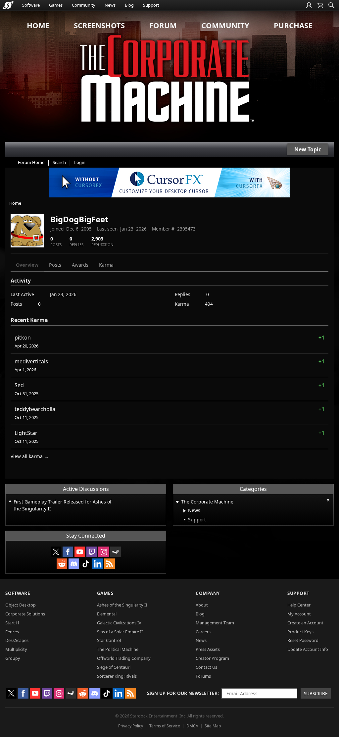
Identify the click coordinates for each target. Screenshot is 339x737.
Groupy (12, 658)
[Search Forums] (331, 5)
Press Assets (208, 649)
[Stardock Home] (8, 5)
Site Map (213, 726)
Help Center (299, 605)
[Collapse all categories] (328, 500)
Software (31, 5)
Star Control (109, 640)
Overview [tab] (27, 265)
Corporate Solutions (25, 614)
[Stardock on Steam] (115, 552)
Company (208, 593)
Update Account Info (307, 649)
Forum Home (31, 162)
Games (56, 5)
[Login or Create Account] (309, 5)
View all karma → (30, 456)
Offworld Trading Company (124, 658)
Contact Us (206, 667)
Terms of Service (164, 726)
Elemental (107, 614)
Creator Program (212, 658)
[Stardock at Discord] (74, 564)
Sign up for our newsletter (182, 693)
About (202, 605)
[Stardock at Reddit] (62, 564)
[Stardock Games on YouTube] (80, 552)
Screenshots (99, 25)
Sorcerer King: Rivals (117, 676)
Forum (163, 25)
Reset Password (302, 640)
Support (151, 5)
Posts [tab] (55, 265)
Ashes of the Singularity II (122, 605)
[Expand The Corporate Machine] (177, 502)
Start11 (12, 623)
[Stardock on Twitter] (56, 552)
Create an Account (305, 623)
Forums (203, 676)
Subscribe (316, 693)
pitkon (23, 337)
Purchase (293, 25)
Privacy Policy (130, 726)
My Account (299, 614)
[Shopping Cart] (320, 5)
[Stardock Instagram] (104, 552)
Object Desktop (20, 605)
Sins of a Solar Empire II (120, 632)
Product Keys (300, 632)
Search (59, 162)
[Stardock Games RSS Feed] (110, 564)
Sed (19, 385)
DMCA (192, 726)
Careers (203, 632)
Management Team (215, 623)
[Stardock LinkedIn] (98, 564)
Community (83, 5)
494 (209, 304)
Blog (129, 5)
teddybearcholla (35, 409)
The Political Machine (117, 649)
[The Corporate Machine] (169, 76)
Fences (12, 632)
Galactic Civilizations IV (119, 623)
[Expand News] (184, 510)
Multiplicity (16, 649)
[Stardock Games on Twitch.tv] (92, 552)
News (110, 5)
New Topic (307, 149)
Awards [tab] (80, 265)
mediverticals (31, 361)
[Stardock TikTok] (86, 564)
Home (38, 25)
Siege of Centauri (113, 667)
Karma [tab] (106, 265)
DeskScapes (16, 640)
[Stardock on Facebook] (68, 552)
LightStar (26, 433)
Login (79, 162)
